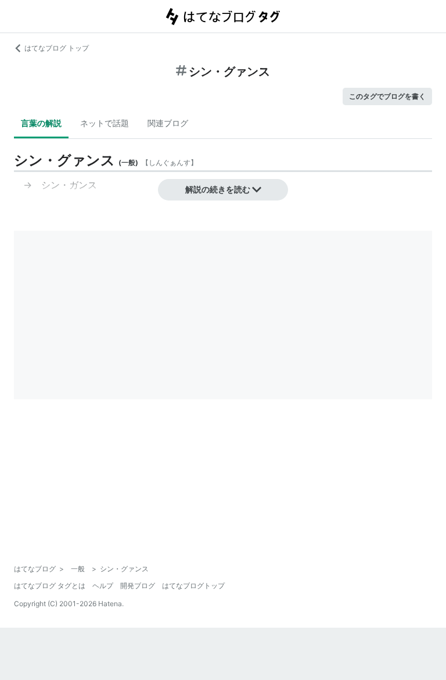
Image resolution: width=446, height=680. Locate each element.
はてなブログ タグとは (49, 585)
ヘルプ (102, 585)
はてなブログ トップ (56, 48)
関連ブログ (168, 123)
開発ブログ (137, 585)
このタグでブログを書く (387, 96)
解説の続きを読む (217, 189)
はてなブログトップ (193, 585)
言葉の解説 (41, 123)
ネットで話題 (104, 123)
